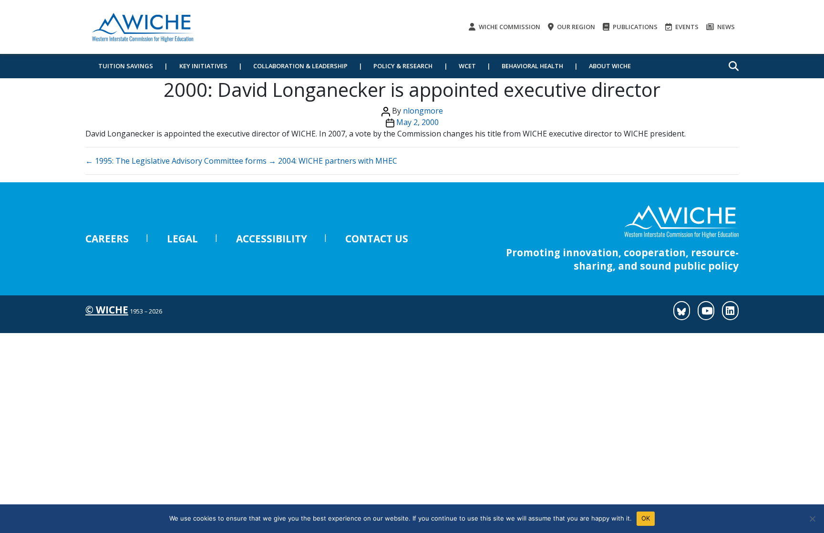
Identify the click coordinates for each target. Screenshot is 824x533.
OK (645, 518)
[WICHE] (142, 27)
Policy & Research (403, 66)
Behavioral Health (532, 66)
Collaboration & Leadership (300, 66)
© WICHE (106, 309)
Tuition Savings (125, 66)
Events (686, 26)
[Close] (812, 518)
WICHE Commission (508, 26)
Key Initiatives (203, 66)
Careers (107, 238)
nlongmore (423, 110)
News (725, 26)
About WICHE (610, 66)
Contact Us (376, 238)
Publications (634, 26)
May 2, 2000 (417, 122)
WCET (467, 66)
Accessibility (271, 238)
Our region (575, 26)
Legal (182, 238)
